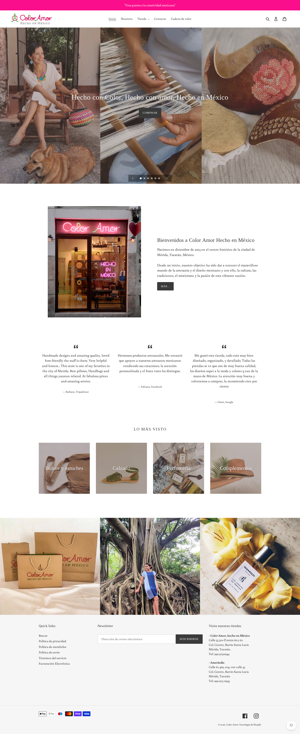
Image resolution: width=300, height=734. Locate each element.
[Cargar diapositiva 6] (159, 178)
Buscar (43, 635)
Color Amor (232, 724)
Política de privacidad (52, 641)
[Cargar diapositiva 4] (152, 178)
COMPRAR (150, 112)
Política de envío (49, 652)
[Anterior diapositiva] (132, 178)
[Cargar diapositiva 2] (144, 178)
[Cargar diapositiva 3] (148, 178)
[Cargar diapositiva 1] (141, 178)
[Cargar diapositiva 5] (155, 178)
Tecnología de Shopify (250, 724)
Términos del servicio (53, 658)
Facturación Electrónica (54, 663)
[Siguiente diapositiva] (166, 178)
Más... (165, 286)
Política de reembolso (52, 647)
